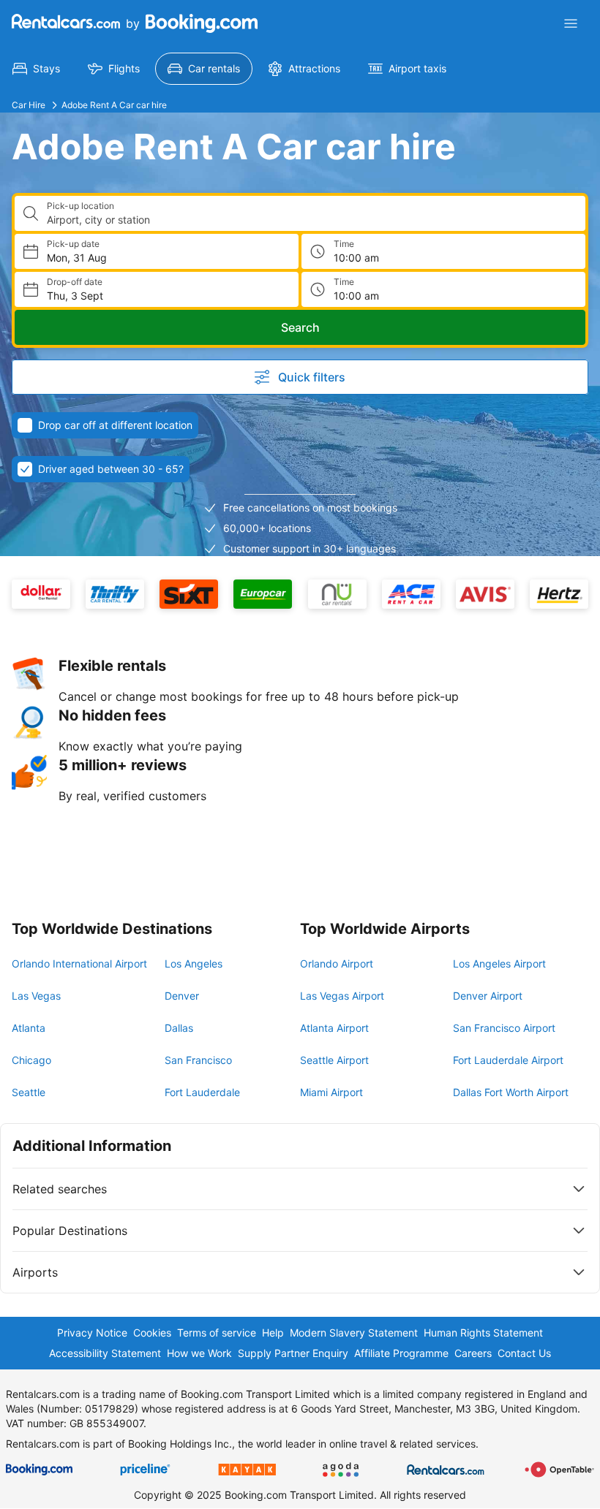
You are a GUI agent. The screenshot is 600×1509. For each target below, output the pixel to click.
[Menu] (570, 23)
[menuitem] (36, 69)
